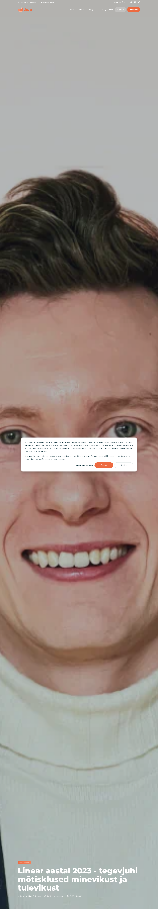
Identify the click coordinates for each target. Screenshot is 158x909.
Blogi (91, 9)
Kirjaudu (120, 9)
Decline (123, 465)
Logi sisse (107, 9)
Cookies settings (84, 465)
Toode (70, 9)
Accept (104, 465)
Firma (81, 9)
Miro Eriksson (34, 896)
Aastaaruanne (24, 863)
